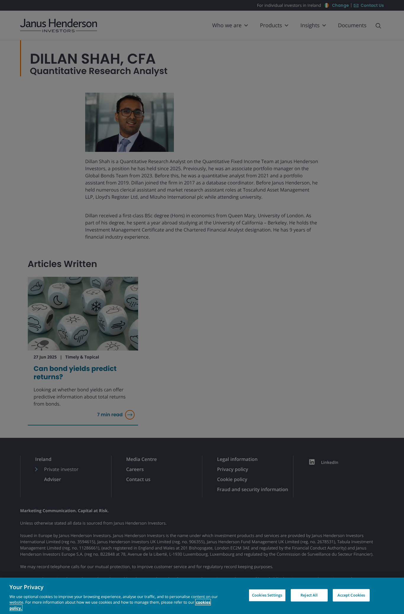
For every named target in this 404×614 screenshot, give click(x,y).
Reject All (309, 595)
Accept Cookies (351, 595)
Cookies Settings (267, 595)
